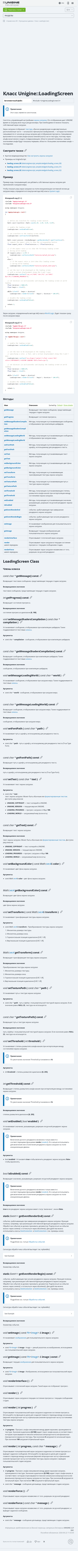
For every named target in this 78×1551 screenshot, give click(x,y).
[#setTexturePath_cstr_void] (50, 988)
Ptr (28, 1332)
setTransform (9, 472)
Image (34, 1332)
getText (7, 459)
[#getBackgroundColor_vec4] (49, 890)
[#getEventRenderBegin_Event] (55, 1273)
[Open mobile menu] (72, 3)
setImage (8, 524)
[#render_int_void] (35, 1407)
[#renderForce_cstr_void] (51, 1503)
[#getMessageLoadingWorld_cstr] (57, 704)
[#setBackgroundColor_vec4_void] (63, 863)
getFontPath (9, 449)
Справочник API (12, 21)
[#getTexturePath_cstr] (45, 1017)
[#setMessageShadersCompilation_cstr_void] (21, 622)
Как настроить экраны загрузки (40, 156)
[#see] (25, 150)
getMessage (9, 410)
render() (45, 1142)
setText (7, 454)
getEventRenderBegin (13, 517)
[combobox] (61, 3)
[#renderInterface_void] (32, 1380)
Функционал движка (26, 21)
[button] (38, 1256)
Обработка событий (37, 1242)
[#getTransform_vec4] (41, 952)
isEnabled (8, 505)
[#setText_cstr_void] (40, 779)
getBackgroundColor (12, 468)
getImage (8, 531)
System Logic (55, 191)
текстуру (29, 129)
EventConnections (40, 1231)
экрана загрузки (40, 120)
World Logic (49, 313)
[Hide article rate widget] (44, 1541)
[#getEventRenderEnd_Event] (52, 1216)
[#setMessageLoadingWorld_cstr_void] (64, 675)
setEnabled (8, 500)
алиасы (29, 630)
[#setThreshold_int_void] (44, 1041)
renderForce (9, 549)
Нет (38, 1541)
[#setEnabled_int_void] (41, 1121)
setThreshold (9, 491)
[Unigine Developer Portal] (11, 4)
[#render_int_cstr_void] (60, 1446)
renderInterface (10, 538)
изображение (20, 1338)
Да (30, 1541)
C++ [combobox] (68, 10)
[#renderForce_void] (28, 1490)
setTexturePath (10, 481)
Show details (68, 405)
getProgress (9, 417)
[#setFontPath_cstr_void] (47, 728)
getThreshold (9, 495)
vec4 (48, 863)
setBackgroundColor (12, 463)
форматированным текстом (56, 796)
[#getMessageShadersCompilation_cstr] (64, 651)
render (7, 542)
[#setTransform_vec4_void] (61, 912)
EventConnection (26, 1231)
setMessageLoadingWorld (14, 436)
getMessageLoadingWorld (14, 440)
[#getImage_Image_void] (59, 1356)
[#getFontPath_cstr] (41, 757)
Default (59, 405)
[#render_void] (21, 1392)
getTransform (9, 477)
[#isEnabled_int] (30, 1173)
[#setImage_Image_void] (53, 1332)
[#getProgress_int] (31, 597)
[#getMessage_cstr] (41, 575)
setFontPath (9, 445)
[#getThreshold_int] (32, 1083)
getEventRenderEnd (12, 510)
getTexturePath (10, 486)
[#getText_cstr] (35, 825)
